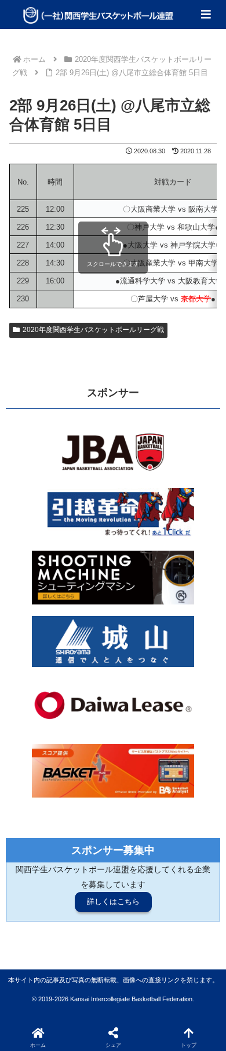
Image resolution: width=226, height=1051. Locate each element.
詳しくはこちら (113, 901)
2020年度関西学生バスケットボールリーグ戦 (93, 330)
